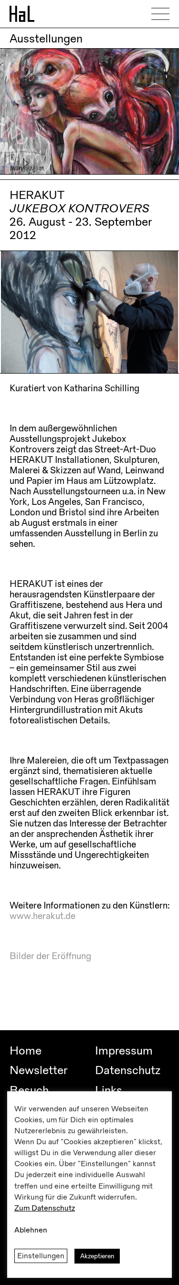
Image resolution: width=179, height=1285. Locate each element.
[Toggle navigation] (163, 14)
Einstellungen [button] (40, 1256)
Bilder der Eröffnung (50, 956)
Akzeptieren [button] (97, 1256)
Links (108, 1090)
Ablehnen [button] (30, 1230)
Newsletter (38, 1070)
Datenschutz (127, 1070)
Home (26, 1050)
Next (158, 308)
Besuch (29, 1090)
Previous (16, 308)
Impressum (124, 1050)
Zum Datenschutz (44, 1208)
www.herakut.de (42, 916)
